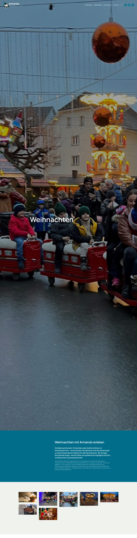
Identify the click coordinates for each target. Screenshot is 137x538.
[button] (121, 5)
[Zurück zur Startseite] (13, 5)
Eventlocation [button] (108, 5)
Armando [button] (116, 5)
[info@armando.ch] (129, 5)
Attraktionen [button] (88, 5)
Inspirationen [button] (98, 5)
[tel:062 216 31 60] (125, 5)
